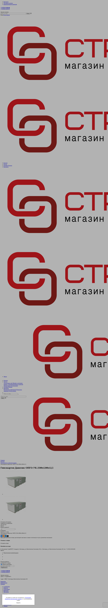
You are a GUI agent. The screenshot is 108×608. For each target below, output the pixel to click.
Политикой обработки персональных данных (18, 598)
